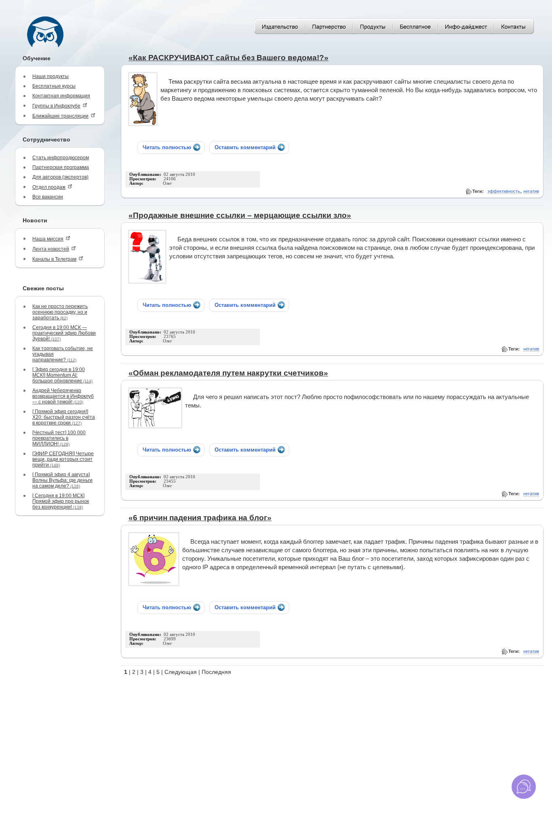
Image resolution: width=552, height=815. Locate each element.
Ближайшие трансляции (60, 116)
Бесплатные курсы (54, 86)
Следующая (180, 672)
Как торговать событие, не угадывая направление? (62, 354)
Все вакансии (47, 197)
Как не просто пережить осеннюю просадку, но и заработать (60, 312)
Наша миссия (47, 239)
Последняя (216, 672)
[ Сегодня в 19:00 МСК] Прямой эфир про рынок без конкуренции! (60, 501)
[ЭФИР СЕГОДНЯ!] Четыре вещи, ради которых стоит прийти (63, 459)
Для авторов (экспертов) (60, 177)
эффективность (503, 191)
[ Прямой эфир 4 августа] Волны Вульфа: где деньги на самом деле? (62, 480)
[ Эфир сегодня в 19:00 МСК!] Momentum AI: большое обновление (62, 375)
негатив (531, 191)
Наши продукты (50, 76)
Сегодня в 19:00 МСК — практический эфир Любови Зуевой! (64, 333)
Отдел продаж (48, 187)
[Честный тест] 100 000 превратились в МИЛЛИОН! (59, 438)
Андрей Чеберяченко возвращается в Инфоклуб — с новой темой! (63, 396)
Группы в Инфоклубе (56, 106)
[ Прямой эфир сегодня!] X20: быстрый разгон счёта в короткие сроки (63, 417)
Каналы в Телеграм (54, 259)
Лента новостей (50, 249)
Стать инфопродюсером (60, 157)
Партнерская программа (60, 167)
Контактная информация (61, 96)
